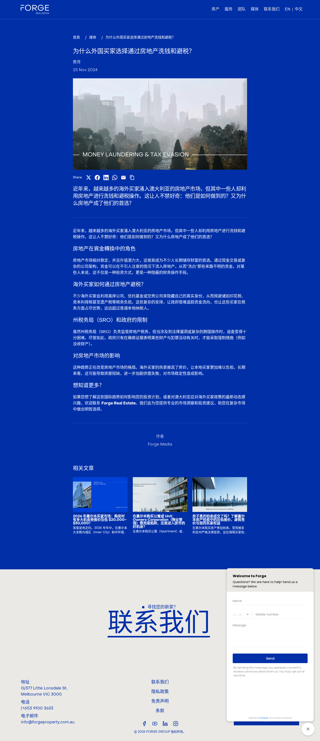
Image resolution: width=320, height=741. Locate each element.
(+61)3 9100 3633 (37, 708)
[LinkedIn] (165, 723)
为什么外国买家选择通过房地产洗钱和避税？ (140, 37)
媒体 (92, 37)
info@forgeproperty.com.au (47, 722)
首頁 (76, 37)
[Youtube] (154, 723)
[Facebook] (144, 723)
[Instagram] (175, 723)
